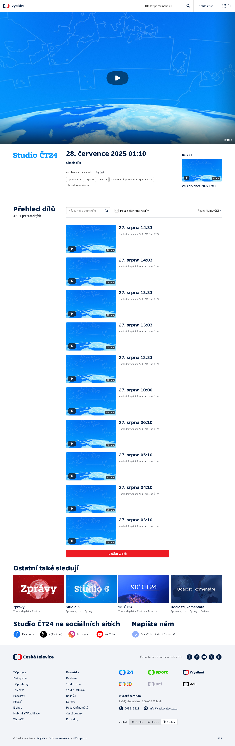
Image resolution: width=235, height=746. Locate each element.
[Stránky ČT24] (126, 673)
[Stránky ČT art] (155, 685)
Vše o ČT (18, 719)
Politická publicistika (78, 185)
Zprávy (90, 179)
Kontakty (72, 719)
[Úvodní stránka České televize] (33, 657)
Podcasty (19, 696)
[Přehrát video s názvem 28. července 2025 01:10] (117, 78)
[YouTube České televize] (204, 657)
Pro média (72, 672)
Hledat (188, 6)
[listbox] (153, 722)
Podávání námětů (77, 707)
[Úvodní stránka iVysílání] (17, 6)
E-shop (17, 707)
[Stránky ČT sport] (158, 673)
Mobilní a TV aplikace (26, 713)
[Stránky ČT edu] (189, 685)
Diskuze (103, 179)
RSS (220, 738)
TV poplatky (20, 684)
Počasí (17, 701)
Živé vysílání (20, 678)
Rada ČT (71, 696)
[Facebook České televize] (197, 657)
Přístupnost (80, 738)
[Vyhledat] (106, 210)
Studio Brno (73, 684)
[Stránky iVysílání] (193, 673)
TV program (20, 672)
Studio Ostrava (75, 690)
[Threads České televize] (219, 657)
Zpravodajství (75, 179)
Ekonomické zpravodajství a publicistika (131, 179)
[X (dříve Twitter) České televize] (211, 657)
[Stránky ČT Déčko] (125, 685)
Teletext (18, 690)
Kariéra (70, 701)
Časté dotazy (74, 713)
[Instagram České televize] (189, 657)
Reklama (71, 678)
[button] (117, 78)
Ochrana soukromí (59, 738)
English (41, 738)
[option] (137, 722)
